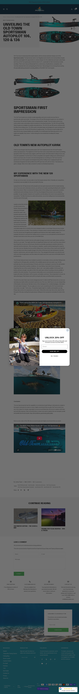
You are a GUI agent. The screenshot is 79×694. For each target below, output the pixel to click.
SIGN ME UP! (54, 351)
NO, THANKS (54, 356)
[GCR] (60, 688)
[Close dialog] (68, 330)
